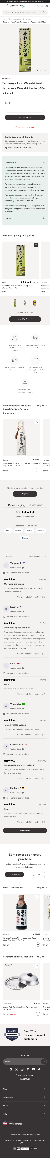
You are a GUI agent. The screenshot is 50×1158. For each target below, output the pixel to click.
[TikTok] (39, 1069)
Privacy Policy (27, 1135)
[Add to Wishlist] (46, 29)
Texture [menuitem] (29, 530)
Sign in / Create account (16, 147)
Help (5, 1114)
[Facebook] (11, 1069)
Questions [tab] (35, 505)
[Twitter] (16, 1069)
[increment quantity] (41, 109)
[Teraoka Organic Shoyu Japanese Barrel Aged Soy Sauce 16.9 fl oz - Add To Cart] (38, 944)
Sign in (25, 494)
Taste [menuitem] (8, 530)
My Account (8, 1097)
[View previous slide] (37, 70)
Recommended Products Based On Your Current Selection (17, 409)
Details (8, 218)
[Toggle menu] (3, 5)
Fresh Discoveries (13, 887)
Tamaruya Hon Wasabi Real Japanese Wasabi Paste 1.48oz (17, 286)
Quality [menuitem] (18, 530)
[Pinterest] (28, 1069)
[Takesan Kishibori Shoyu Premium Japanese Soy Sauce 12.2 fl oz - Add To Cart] (38, 470)
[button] (9, 93)
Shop (5, 1089)
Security (36, 1135)
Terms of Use (15, 1135)
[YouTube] (33, 1069)
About (5, 1105)
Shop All (40, 406)
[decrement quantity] (9, 109)
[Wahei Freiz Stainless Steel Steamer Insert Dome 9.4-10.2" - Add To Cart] (38, 1014)
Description (10, 162)
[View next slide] (45, 70)
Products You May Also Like (18, 956)
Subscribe (44, 1062)
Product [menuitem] (40, 530)
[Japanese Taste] (15, 6)
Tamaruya (6, 78)
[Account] (37, 5)
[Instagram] (22, 1069)
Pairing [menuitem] (25, 538)
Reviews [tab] (16, 505)
